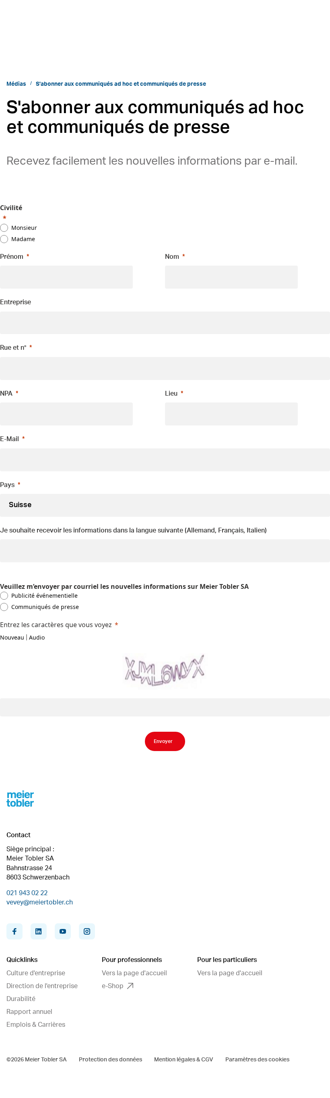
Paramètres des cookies (257, 1060)
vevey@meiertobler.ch (39, 902)
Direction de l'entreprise (42, 986)
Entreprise (15, 302)
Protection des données (110, 1060)
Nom (172, 257)
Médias (16, 84)
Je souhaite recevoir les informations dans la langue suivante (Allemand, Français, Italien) (133, 530)
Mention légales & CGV (183, 1060)
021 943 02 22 (26, 893)
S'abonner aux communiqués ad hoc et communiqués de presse (121, 84)
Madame (23, 239)
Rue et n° (13, 348)
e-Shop (113, 986)
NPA (6, 393)
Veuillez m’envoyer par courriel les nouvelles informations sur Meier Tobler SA (124, 586)
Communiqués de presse (45, 607)
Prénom (11, 257)
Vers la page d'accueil (134, 973)
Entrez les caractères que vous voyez (56, 624)
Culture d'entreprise (35, 973)
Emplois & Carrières (35, 1025)
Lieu (171, 393)
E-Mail (9, 439)
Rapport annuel (29, 1012)
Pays (7, 485)
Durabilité (20, 999)
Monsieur (24, 227)
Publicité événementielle (44, 595)
